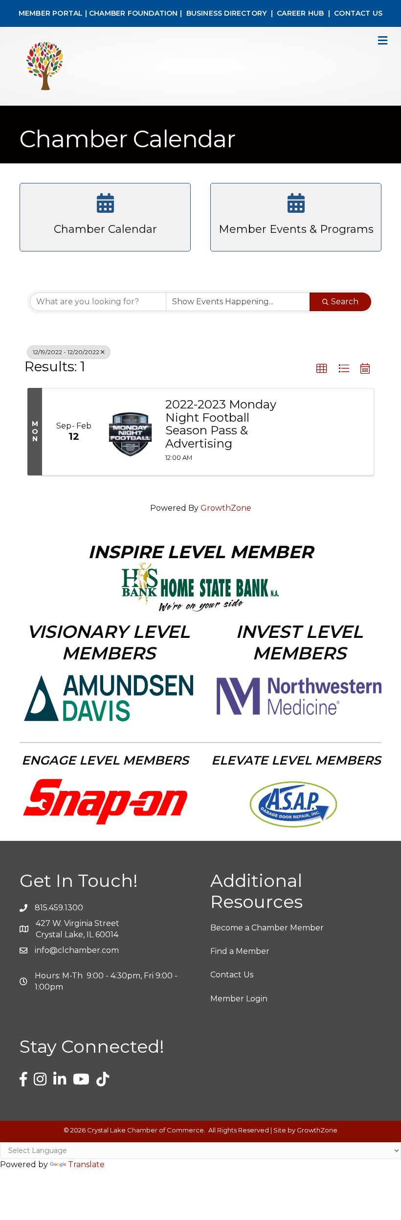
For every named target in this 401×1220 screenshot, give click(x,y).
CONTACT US (358, 13)
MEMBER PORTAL (51, 13)
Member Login (238, 998)
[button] (322, 369)
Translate (86, 1164)
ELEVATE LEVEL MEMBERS (296, 760)
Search (344, 301)
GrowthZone (225, 508)
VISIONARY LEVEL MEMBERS (108, 642)
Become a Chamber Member (267, 927)
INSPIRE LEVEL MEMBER (200, 552)
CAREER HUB (300, 13)
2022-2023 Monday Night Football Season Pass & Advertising (220, 424)
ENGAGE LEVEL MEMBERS (105, 760)
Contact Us (231, 974)
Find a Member (239, 951)
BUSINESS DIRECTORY (225, 13)
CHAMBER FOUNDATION (133, 13)
